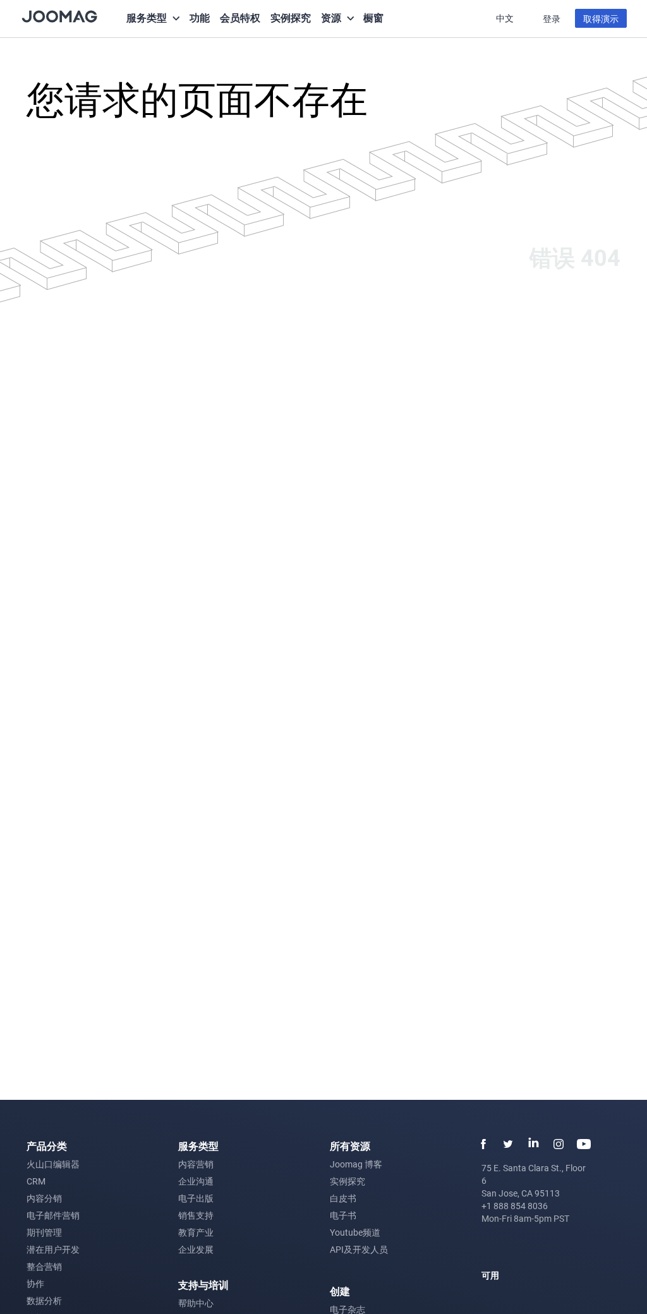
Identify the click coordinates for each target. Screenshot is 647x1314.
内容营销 (196, 1164)
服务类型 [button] (146, 17)
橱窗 (373, 17)
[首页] (59, 15)
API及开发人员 (359, 1249)
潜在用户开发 (53, 1249)
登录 (551, 19)
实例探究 (290, 17)
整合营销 (44, 1266)
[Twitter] (508, 1144)
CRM (36, 1181)
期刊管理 (44, 1232)
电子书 (343, 1215)
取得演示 (601, 19)
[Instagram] (558, 1144)
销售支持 (196, 1215)
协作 (35, 1283)
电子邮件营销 (53, 1215)
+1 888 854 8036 (514, 1206)
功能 (200, 17)
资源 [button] (331, 17)
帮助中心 (196, 1303)
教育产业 (196, 1232)
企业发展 (196, 1249)
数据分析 (44, 1300)
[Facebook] (483, 1144)
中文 (506, 18)
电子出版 (196, 1198)
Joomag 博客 (356, 1164)
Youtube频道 (355, 1232)
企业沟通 (196, 1181)
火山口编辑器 (53, 1164)
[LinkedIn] (533, 1144)
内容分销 (44, 1198)
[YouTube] (584, 1144)
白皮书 (343, 1198)
